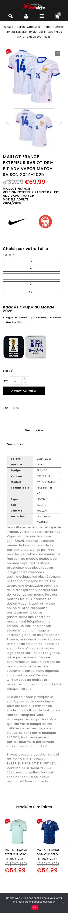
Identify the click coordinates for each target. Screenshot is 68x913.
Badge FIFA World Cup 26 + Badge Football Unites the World (32, 320)
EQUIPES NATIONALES (27, 27)
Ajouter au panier (24, 391)
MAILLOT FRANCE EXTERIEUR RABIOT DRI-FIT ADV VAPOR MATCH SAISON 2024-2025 (32, 766)
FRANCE (47, 27)
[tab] (34, 430)
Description (34, 430)
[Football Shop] (34, 6)
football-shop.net (21, 715)
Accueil (8, 27)
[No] (63, 903)
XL (31, 284)
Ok (35, 907)
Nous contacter (37, 781)
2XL (31, 292)
